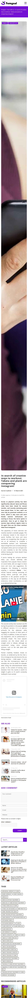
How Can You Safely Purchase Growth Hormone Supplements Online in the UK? (19, 870)
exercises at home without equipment (13, 902)
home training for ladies (9, 911)
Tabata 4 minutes (7, 935)
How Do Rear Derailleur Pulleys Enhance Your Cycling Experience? (18, 853)
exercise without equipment (10, 900)
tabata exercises (7, 940)
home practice (21, 908)
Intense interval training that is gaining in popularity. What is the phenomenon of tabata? (18, 754)
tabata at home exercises (9, 938)
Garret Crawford (6, 490)
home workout (6, 917)
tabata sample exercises (9, 949)
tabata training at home (9, 955)
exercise (4, 897)
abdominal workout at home (10, 891)
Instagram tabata (7, 920)
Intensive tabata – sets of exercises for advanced (18, 763)
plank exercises (6, 926)
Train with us (13, 23)
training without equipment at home (13, 972)
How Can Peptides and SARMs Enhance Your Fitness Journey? (17, 878)
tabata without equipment (10, 958)
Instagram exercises (19, 917)
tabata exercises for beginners (11, 943)
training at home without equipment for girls (13, 968)
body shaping (18, 894)
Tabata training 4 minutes (10, 952)
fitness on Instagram (8, 908)
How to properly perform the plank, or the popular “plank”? (18, 780)
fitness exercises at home (9, 905)
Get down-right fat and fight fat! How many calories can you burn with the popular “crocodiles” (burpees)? (18, 742)
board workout (6, 894)
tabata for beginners (8, 946)
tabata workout (7, 961)
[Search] (25, 840)
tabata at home (19, 935)
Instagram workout (8, 923)
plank (18, 923)
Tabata (5, 23)
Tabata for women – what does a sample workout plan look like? (19, 731)
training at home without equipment (13, 964)
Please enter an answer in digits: (11, 819)
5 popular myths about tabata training (18, 771)
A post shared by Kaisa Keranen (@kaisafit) (14, 713)
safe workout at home (8, 932)
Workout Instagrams (8, 975)
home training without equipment (12, 914)
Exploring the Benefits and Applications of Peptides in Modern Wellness (18, 861)
